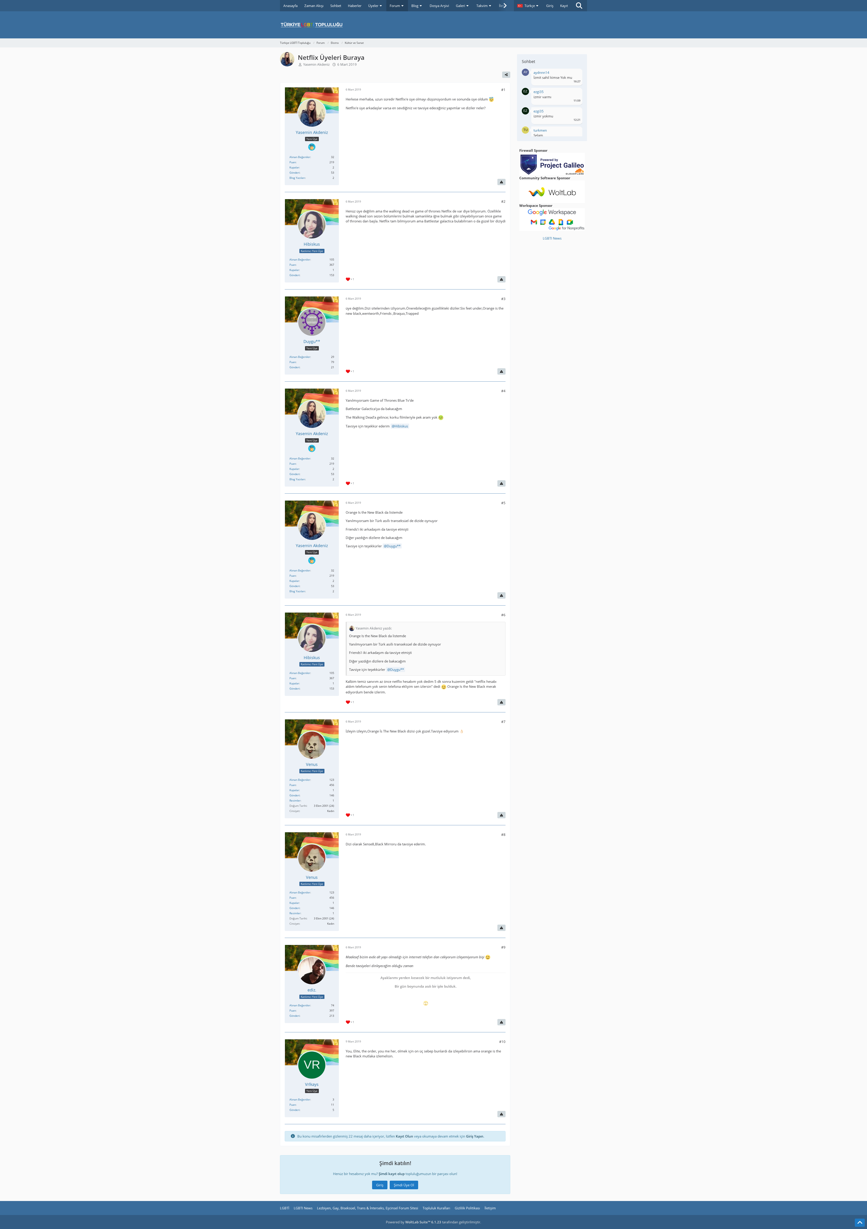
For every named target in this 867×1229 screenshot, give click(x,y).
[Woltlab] (552, 191)
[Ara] (579, 5)
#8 (503, 834)
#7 (503, 721)
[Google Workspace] (552, 219)
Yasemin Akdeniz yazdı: (374, 628)
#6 (503, 615)
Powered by (413, 1222)
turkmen (540, 130)
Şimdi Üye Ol (404, 1185)
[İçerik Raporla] (501, 182)
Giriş (549, 5)
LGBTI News (552, 238)
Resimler (295, 800)
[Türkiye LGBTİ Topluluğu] (433, 25)
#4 (503, 391)
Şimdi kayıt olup (392, 1173)
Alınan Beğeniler (299, 157)
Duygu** (394, 546)
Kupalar (294, 167)
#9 (503, 947)
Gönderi (294, 173)
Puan (292, 162)
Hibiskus (401, 426)
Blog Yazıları (297, 178)
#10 (502, 1041)
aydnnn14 (541, 72)
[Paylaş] (506, 75)
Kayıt (564, 5)
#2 (503, 201)
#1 (503, 89)
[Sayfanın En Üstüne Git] (860, 1223)
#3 (503, 298)
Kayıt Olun (404, 1136)
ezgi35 (539, 91)
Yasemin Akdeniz (316, 64)
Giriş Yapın (474, 1136)
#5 (503, 503)
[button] (528, 5)
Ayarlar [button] (575, 74)
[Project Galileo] (552, 163)
